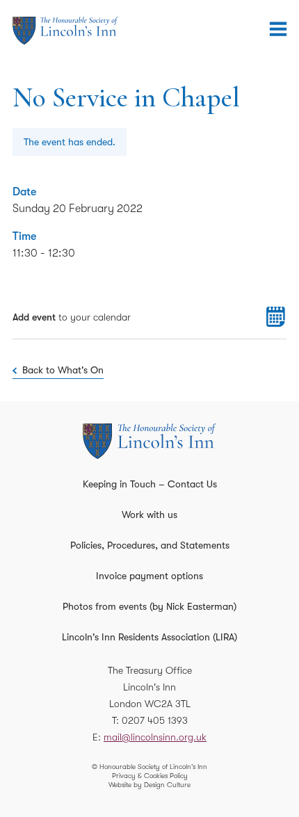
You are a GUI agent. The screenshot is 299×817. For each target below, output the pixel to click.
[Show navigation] (278, 29)
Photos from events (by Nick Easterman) (149, 606)
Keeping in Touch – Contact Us (150, 484)
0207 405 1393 (155, 720)
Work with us (149, 514)
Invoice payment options (149, 575)
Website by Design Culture (149, 784)
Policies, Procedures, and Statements (149, 545)
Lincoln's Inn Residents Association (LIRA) (149, 636)
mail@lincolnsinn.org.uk (155, 737)
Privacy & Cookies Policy (150, 775)
